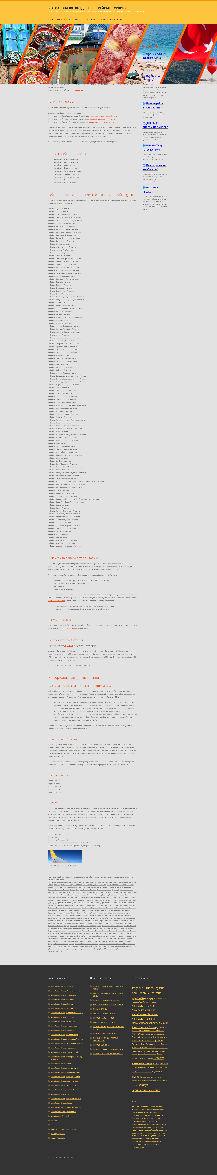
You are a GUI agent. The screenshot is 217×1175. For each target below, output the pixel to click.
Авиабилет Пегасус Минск (61, 1063)
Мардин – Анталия (62, 918)
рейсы (56, 200)
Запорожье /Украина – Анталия (66, 905)
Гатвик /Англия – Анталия (110, 897)
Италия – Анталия (129, 905)
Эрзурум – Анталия (55, 951)
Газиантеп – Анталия (117, 895)
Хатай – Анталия (99, 941)
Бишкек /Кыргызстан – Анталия (74, 892)
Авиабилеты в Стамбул (145, 1027)
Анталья (123, 877)
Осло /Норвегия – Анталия (102, 923)
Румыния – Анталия (74, 931)
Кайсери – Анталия (55, 908)
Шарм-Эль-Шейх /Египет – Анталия (84, 946)
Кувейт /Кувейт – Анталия (80, 913)
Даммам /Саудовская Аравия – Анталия (92, 900)
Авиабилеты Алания (143, 1005)
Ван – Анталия (62, 895)
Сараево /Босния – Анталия (126, 931)
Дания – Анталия (114, 900)
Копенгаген (126, 910)
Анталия (116, 877)
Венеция (105, 895)
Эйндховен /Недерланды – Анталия (78, 949)
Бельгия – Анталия (104, 890)
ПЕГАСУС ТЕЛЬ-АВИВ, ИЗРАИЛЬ (106, 1000)
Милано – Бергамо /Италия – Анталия (106, 918)
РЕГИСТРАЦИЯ (89, 20)
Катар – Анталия (129, 908)
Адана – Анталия (83, 882)
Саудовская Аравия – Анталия (59, 933)
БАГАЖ (76, 20)
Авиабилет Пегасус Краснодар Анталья (71, 877)
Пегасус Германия (58, 1133)
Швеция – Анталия (122, 946)
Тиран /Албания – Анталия (77, 939)
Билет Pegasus (164, 1037)
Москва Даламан (138, 1054)
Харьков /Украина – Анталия (81, 941)
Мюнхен (115, 921)
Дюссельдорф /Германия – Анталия (107, 903)
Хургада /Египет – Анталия (58, 944)
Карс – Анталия (75, 908)
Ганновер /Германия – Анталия (89, 897)
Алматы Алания (139, 1034)
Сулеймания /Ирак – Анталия (84, 936)
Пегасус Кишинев (150, 1054)
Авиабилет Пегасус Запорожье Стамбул (67, 1013)
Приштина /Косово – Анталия (112, 926)
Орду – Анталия (86, 923)
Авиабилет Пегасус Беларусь (62, 999)
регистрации (72, 628)
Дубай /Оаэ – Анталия (85, 903)
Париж (66, 926)
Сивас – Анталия (105, 933)
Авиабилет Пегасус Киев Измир (64, 1030)
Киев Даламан (147, 1044)
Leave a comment (81, 54)
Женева (51, 905)
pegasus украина (150, 998)
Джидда (51, 903)
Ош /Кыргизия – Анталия (122, 923)
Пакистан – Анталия (55, 926)
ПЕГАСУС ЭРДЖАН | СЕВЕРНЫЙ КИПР (108, 1049)
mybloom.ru (73, 1157)
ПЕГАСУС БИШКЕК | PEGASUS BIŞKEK (108, 1054)
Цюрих (71, 944)
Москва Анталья (159, 1051)
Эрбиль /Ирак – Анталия (107, 949)
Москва (65, 921)
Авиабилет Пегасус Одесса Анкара (65, 1090)
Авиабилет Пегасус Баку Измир (63, 995)
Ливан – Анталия (97, 913)
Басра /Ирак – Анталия (123, 887)
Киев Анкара (151, 1040)
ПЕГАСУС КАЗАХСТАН (101, 1045)
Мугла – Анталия (74, 921)
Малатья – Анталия (104, 916)
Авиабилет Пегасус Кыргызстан (64, 1048)
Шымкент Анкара (142, 1067)
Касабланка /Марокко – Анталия (94, 908)
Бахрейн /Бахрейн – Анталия (58, 890)
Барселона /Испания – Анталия (102, 887)
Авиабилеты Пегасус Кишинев (63, 1112)
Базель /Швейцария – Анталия (118, 885)
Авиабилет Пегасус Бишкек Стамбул (65, 1008)
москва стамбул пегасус (153, 1077)
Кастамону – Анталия (114, 908)
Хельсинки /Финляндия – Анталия (118, 941)
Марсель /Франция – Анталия (81, 918)
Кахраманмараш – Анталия (58, 910)
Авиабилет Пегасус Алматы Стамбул (65, 991)
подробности (79, 90)
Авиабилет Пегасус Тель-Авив (63, 1103)
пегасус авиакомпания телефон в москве (146, 1081)
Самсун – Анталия (108, 931)
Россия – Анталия (117, 928)
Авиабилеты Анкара (143, 1010)
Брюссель (111, 892)
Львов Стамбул (151, 1048)
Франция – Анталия (62, 941)
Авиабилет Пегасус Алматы (62, 986)
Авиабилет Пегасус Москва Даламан (65, 1076)
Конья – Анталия (115, 910)
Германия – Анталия (128, 897)
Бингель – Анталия (55, 892)
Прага (99, 926)
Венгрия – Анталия (94, 895)
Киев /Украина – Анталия (99, 910)
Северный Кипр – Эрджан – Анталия (84, 933)
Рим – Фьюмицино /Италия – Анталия (96, 928)
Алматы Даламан (159, 1034)
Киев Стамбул (139, 1047)
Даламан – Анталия (69, 900)
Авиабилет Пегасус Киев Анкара (64, 1026)
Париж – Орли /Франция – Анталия (83, 926)
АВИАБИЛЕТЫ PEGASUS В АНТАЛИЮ (82, 61)
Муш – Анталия (105, 921)
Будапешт (119, 892)
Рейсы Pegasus (158, 1064)
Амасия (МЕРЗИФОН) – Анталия (124, 882)
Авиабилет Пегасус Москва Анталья (99, 877)
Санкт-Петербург (58, 1138)
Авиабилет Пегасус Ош (60, 1094)
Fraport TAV (68, 646)
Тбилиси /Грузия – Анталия (106, 936)
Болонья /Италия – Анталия (97, 892)
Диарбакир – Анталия (63, 903)
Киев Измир (161, 1044)
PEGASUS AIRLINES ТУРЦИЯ (104, 1022)
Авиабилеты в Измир (156, 1022)
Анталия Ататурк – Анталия (71, 885)
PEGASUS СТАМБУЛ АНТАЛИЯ (105, 1013)
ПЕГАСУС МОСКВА (100, 1009)
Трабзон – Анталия (95, 939)
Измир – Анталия (85, 905)
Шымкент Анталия (153, 1067)
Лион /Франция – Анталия (114, 913)
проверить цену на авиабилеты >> (105, 116)
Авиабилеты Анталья (145, 1014)
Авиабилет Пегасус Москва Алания (65, 1068)
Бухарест (127, 892)
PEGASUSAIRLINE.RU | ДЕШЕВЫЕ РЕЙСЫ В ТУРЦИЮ (87, 8)
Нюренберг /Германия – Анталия (67, 923)
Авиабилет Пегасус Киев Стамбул (64, 1035)
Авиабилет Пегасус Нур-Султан (63, 1085)
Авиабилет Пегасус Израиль (62, 1017)
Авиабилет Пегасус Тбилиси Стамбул (66, 1098)
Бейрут (72, 890)
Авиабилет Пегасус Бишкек (62, 1004)
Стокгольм (69, 936)
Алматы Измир (138, 1037)
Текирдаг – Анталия (124, 936)
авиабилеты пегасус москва (142, 1072)
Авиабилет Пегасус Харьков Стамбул (66, 1107)
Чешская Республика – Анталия (86, 944)
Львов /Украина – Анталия (79, 916)
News (71, 54)
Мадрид (93, 916)
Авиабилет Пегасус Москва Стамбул (65, 1081)
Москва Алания (162, 1048)
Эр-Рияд (95, 949)
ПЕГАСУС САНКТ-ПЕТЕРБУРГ (104, 1033)
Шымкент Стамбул (163, 1067)
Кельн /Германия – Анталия (79, 910)
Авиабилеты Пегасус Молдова (63, 1116)
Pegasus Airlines (142, 988)
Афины (85, 885)
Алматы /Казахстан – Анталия (101, 882)
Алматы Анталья (150, 1034)
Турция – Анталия (109, 939)
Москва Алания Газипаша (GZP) (143, 1051)
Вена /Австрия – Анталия (77, 895)
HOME (50, 20)
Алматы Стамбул (152, 1037)
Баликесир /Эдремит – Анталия (78, 887)
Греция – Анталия (54, 900)
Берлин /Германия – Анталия (122, 890)
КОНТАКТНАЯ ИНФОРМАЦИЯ (111, 20)
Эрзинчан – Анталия (124, 949)
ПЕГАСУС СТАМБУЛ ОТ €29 (103, 1018)
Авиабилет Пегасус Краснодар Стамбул (67, 1043)
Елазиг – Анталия (127, 903)
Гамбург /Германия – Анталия (66, 897)
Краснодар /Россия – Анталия (59, 913)
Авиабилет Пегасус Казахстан (63, 1021)
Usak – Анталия (58, 882)
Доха (74, 903)
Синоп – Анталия (118, 933)
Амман (50, 885)
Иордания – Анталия (99, 905)
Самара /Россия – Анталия (91, 931)
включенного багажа (56, 601)
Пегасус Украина (146, 1058)
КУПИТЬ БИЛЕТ (63, 20)
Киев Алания (138, 1040)
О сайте (135, 1101)
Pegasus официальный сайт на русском (148, 993)
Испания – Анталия (115, 905)
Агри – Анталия (70, 882)
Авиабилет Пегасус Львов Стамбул (65, 1052)
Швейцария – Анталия (106, 946)
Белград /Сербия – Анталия (86, 890)
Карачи (66, 908)
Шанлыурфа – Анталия (107, 944)
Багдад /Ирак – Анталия (97, 885)
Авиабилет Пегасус (147, 1002)
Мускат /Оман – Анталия (90, 921)
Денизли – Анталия (128, 900)
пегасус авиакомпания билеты (63, 1129)
